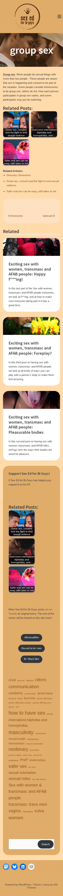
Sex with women (39, 779)
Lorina (45, 884)
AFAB (12, 680)
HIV (17, 707)
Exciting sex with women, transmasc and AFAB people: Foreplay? (30, 348)
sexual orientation (22, 773)
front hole (29, 698)
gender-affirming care (42, 703)
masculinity (21, 732)
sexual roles (19, 778)
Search (45, 844)
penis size (27, 755)
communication (24, 686)
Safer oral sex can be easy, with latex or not (31, 191)
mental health (17, 738)
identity (50, 714)
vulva (39, 811)
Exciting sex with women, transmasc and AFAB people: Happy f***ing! (30, 271)
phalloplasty (14, 760)
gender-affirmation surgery (20, 703)
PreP (24, 760)
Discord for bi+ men (31, 648)
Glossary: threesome (18, 175)
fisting (19, 698)
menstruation (40, 733)
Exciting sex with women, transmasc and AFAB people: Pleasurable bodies (30, 424)
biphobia (29, 680)
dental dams (45, 693)
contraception (30, 694)
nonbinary (18, 749)
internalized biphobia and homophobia (28, 722)
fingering (12, 698)
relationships (37, 760)
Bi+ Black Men (31, 659)
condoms (16, 693)
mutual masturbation (34, 744)
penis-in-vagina (15, 755)
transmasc (18, 804)
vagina (15, 811)
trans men (38, 804)
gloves (11, 707)
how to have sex (27, 713)
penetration (34, 750)
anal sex (21, 680)
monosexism (16, 743)
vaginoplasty (27, 811)
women (16, 817)
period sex (37, 755)
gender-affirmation (44, 698)
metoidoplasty (33, 739)
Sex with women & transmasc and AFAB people (27, 791)
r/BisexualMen (31, 637)
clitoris (40, 679)
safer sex (18, 766)
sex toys (32, 767)
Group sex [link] (9, 74)
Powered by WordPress (18, 884)
